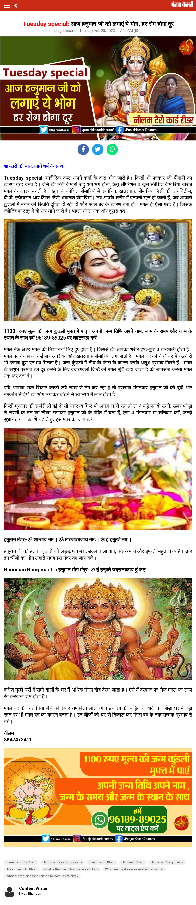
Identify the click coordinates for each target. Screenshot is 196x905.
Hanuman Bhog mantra (167, 862)
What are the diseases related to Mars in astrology (42, 876)
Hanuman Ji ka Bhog (21, 862)
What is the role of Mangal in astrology (71, 869)
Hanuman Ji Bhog (102, 862)
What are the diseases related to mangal (134, 869)
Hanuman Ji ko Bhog (21, 869)
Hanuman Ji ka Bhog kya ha (62, 862)
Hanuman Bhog (133, 862)
